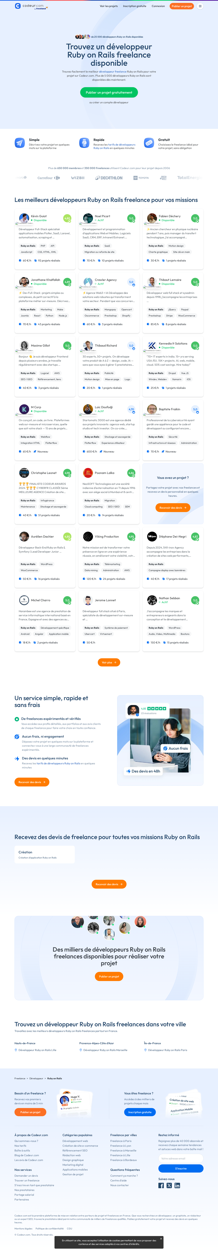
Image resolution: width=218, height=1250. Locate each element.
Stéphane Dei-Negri (172, 536)
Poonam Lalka (104, 473)
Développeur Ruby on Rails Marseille (105, 1050)
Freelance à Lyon (120, 1145)
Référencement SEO (75, 1150)
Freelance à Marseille (123, 1150)
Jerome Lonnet (105, 600)
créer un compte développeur (111, 102)
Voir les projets (109, 6)
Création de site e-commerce (80, 1145)
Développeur (36, 1078)
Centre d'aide (118, 1180)
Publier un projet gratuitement (109, 92)
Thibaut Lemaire (170, 280)
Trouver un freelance (27, 1180)
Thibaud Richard (106, 345)
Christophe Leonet (44, 473)
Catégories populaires (77, 1135)
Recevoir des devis (173, 507)
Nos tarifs (20, 1145)
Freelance (19, 1078)
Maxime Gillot (40, 345)
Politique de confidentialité (50, 1228)
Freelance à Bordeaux (123, 1160)
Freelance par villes (123, 1135)
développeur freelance (113, 71)
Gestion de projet (73, 1174)
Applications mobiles (75, 1169)
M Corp (36, 407)
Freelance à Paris (120, 1141)
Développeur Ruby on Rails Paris (167, 1050)
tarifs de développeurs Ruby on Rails (58, 763)
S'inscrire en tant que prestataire (34, 1185)
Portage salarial (24, 1194)
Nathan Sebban (169, 598)
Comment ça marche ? (124, 1175)
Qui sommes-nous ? (26, 1141)
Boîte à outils (22, 1150)
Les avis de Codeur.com (28, 1160)
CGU (69, 1228)
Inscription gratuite (134, 6)
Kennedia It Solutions (173, 343)
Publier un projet (182, 6)
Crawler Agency (106, 280)
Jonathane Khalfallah (45, 280)
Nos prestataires (24, 1190)
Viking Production (107, 536)
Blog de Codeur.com (26, 1155)
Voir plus (107, 662)
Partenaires (21, 1199)
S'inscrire (181, 1168)
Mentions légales (23, 1228)
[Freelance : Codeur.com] (31, 6)
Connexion (158, 6)
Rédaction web (72, 1155)
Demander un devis (26, 1175)
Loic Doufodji (104, 407)
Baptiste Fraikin (169, 409)
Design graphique (73, 1160)
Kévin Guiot (39, 216)
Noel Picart (102, 216)
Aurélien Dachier (42, 536)
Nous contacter (119, 1185)
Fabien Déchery (170, 216)
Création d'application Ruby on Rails (38, 857)
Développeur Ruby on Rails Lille (37, 1050)
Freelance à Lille (120, 1155)
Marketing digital (73, 1164)
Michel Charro (40, 600)
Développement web (75, 1141)
